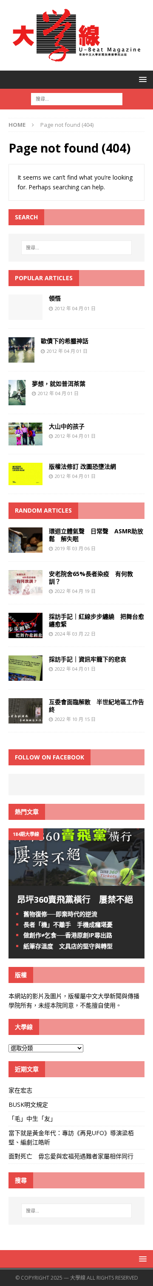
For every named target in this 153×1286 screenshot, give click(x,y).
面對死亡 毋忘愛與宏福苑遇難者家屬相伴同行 (71, 1156)
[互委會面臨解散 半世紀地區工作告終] (25, 719)
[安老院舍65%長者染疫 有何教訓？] (25, 590)
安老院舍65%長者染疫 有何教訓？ (91, 577)
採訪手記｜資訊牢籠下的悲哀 (87, 659)
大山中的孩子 (67, 426)
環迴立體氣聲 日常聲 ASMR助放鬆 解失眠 (96, 535)
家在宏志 (20, 1090)
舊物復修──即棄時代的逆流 (60, 914)
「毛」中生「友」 (32, 1118)
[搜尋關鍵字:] (76, 98)
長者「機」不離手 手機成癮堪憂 (68, 924)
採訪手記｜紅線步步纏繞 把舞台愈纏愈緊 (96, 620)
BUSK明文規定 (28, 1104)
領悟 (55, 298)
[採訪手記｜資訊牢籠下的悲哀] (25, 676)
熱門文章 (27, 812)
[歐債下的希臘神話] (21, 358)
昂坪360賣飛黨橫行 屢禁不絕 (75, 899)
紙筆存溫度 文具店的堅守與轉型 (68, 946)
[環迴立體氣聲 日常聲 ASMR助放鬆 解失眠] (25, 547)
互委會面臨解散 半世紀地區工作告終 (96, 705)
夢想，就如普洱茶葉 (58, 384)
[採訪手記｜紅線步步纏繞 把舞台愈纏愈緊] (25, 633)
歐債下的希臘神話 (64, 341)
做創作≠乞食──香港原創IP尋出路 (67, 935)
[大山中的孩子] (25, 440)
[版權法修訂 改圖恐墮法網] (25, 480)
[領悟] (25, 315)
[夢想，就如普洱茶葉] (17, 400)
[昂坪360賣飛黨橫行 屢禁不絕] (76, 881)
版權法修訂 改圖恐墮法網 (82, 466)
